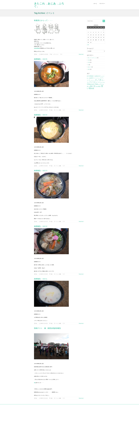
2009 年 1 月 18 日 (44, 165)
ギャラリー (102, 3)
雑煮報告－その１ (40, 279)
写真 (96, 84)
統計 (99, 86)
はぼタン (92, 78)
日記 (51, 110)
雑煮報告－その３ (40, 171)
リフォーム (101, 82)
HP (34, 382)
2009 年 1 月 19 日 (44, 110)
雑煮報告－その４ (40, 115)
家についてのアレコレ (92, 57)
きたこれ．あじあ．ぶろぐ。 (49, 5)
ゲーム (93, 80)
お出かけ (97, 76)
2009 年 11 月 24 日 (44, 54)
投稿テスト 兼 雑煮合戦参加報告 (47, 328)
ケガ (91, 80)
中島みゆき (91, 84)
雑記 (89, 69)
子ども (102, 84)
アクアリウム (97, 78)
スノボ (98, 80)
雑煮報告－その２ (40, 226)
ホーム (95, 3)
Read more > (81, 54)
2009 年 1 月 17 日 (44, 221)
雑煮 (60, 110)
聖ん (36, 54)
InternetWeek (37, 48)
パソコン (93, 82)
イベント (56, 54)
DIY (88, 76)
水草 (89, 86)
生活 (89, 62)
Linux (91, 76)
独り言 (92, 86)
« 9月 (88, 44)
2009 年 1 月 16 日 (44, 274)
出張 (99, 84)
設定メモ (89, 67)
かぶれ (102, 76)
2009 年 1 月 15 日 (44, 323)
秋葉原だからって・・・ (43, 20)
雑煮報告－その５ (40, 59)
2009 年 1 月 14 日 (44, 398)
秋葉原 (97, 86)
